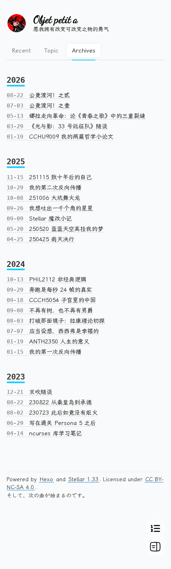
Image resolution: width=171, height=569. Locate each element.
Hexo (46, 479)
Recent (21, 50)
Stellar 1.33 (83, 479)
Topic (51, 50)
